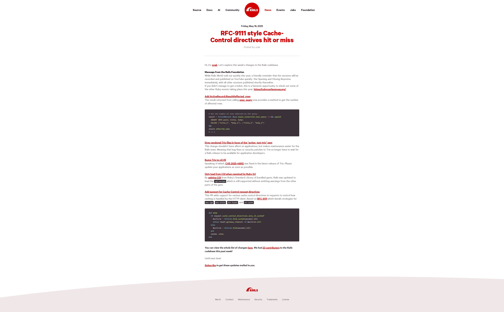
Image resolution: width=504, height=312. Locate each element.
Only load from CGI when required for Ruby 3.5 (230, 174)
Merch (218, 299)
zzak (214, 64)
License (285, 299)
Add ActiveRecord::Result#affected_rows (227, 96)
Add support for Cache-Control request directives (232, 191)
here (250, 247)
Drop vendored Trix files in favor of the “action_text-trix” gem (238, 142)
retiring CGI (214, 177)
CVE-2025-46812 (234, 163)
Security (258, 299)
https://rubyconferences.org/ (270, 89)
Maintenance (244, 299)
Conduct (229, 299)
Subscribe (210, 265)
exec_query (246, 99)
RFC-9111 (262, 198)
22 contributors (271, 247)
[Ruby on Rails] (252, 10)
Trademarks (272, 299)
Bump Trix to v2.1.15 (215, 159)
